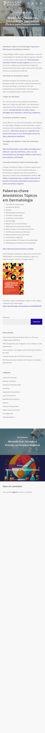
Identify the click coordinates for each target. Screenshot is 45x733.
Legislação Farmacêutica (11, 392)
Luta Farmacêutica (9, 396)
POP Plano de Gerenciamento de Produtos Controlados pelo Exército (22, 361)
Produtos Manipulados (11, 406)
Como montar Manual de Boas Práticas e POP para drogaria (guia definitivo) (20, 338)
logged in (15, 492)
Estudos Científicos (9, 381)
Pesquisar (6, 317)
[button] (41, 3)
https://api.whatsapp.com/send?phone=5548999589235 (22, 306)
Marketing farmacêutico (11, 399)
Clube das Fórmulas (10, 378)
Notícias (5, 403)
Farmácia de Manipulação (22, 13)
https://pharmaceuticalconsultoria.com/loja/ (18, 249)
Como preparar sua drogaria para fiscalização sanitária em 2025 (22, 351)
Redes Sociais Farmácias (11, 410)
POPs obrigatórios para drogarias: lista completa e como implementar (22, 345)
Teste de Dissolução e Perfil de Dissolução (17, 356)
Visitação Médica (8, 417)
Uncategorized (8, 414)
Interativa (6, 388)
